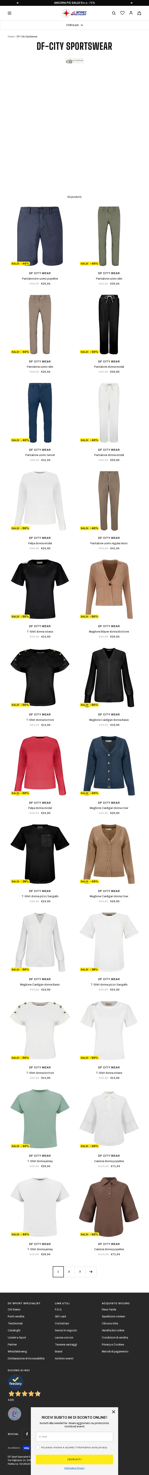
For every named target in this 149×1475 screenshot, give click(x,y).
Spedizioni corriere (113, 1316)
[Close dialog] (114, 1412)
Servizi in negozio (66, 1330)
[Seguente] (90, 1271)
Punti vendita (16, 1316)
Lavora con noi (64, 1337)
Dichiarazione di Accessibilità (26, 1358)
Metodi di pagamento (115, 1351)
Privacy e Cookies (113, 1344)
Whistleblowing (17, 1351)
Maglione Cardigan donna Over (109, 808)
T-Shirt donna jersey (40, 1161)
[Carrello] (139, 13)
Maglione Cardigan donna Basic (109, 720)
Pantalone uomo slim (109, 278)
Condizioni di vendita (115, 1337)
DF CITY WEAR (40, 273)
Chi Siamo (14, 1309)
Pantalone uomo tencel (40, 455)
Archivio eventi (64, 1358)
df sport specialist (24, 1303)
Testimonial (15, 1323)
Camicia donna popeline (109, 1161)
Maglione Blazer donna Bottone (109, 631)
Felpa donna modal (40, 543)
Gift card (60, 1316)
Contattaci (62, 1323)
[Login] (131, 13)
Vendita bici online (113, 1330)
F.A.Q (58, 1309)
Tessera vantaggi (66, 1344)
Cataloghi (14, 1330)
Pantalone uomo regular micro (109, 543)
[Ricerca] (114, 13)
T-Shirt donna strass (40, 631)
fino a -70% (64, 2)
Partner (12, 1344)
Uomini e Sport (17, 1337)
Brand (58, 1351)
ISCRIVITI (75, 1459)
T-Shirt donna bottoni (40, 720)
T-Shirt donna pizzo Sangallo (40, 896)
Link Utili (62, 1303)
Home (11, 36)
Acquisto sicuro (116, 1303)
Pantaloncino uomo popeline (40, 278)
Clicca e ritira (110, 1323)
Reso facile (109, 1309)
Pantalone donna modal (109, 366)
